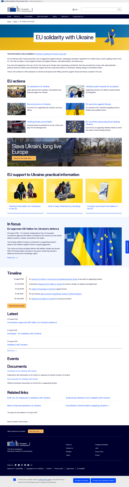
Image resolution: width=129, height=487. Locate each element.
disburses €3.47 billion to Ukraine (50, 284)
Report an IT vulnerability (15, 468)
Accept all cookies (81, 480)
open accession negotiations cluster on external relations (61, 294)
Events (97, 455)
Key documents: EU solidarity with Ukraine (22, 379)
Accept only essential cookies (103, 480)
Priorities (68, 452)
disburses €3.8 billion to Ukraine (43, 299)
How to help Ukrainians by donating (64, 206)
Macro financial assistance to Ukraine (24, 405)
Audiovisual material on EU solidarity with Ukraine (88, 398)
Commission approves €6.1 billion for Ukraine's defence (32, 322)
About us (69, 445)
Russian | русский (59, 54)
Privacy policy (58, 468)
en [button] (76, 10)
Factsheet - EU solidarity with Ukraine (24, 333)
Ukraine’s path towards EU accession (102, 86)
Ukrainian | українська (43, 54)
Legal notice (70, 468)
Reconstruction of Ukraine (39, 104)
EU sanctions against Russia (98, 104)
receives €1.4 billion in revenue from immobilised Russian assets (54, 279)
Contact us (69, 448)
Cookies (49, 468)
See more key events (16, 306)
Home (9, 16)
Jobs (96, 448)
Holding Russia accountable (39, 122)
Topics (15, 21)
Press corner (99, 452)
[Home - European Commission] (21, 8)
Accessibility (81, 468)
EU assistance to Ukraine (38, 86)
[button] (18, 421)
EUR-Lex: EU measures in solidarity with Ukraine (28, 398)
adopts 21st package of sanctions (44, 289)
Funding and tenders (101, 445)
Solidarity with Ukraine (17, 345)
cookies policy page (44, 479)
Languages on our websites (34, 468)
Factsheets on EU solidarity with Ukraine (22, 371)
